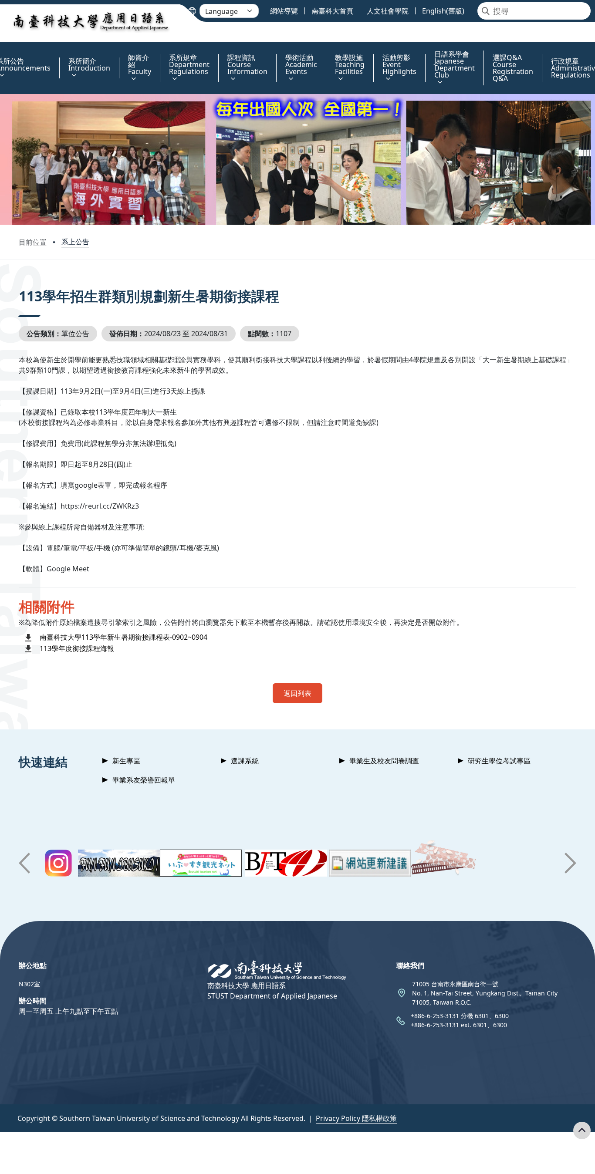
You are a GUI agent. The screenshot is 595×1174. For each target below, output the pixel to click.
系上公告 (75, 241)
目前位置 (33, 242)
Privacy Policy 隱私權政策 (356, 1118)
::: (2, 49)
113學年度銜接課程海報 (77, 648)
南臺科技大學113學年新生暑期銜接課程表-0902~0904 (123, 637)
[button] (24, 863)
